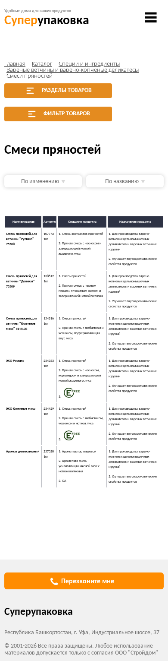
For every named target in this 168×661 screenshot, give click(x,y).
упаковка (46, 21)
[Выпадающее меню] (150, 17)
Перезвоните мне (87, 581)
